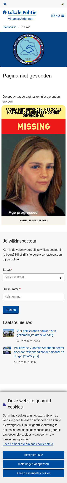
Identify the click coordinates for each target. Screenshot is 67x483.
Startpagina (9, 27)
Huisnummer (11, 289)
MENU (55, 15)
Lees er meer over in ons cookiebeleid (28, 444)
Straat (7, 269)
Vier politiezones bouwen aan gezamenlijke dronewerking (36, 333)
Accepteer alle (33, 454)
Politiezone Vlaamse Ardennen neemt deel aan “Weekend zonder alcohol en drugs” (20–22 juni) (39, 352)
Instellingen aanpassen (33, 464)
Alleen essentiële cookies (33, 473)
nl (5, 3)
